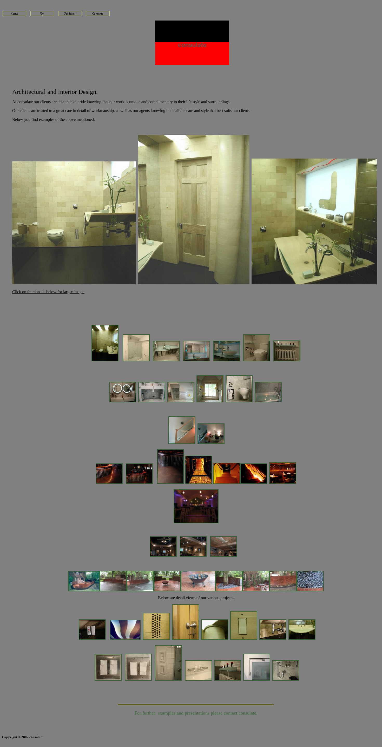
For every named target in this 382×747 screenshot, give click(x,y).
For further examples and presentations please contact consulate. (196, 713)
